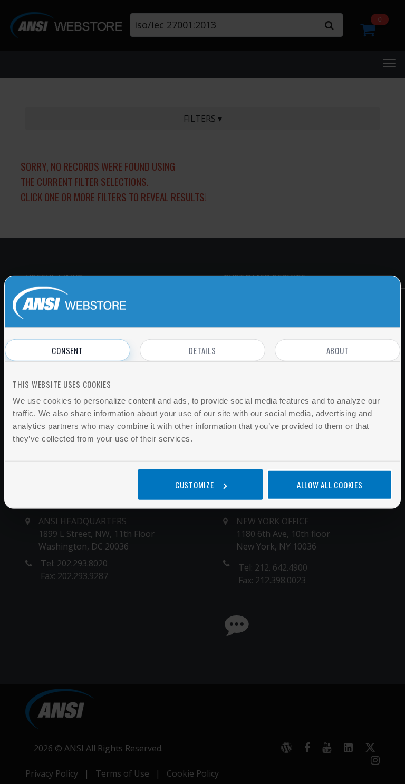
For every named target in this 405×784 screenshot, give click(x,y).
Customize (194, 484)
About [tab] (337, 350)
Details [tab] (202, 350)
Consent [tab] (67, 350)
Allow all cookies (330, 484)
